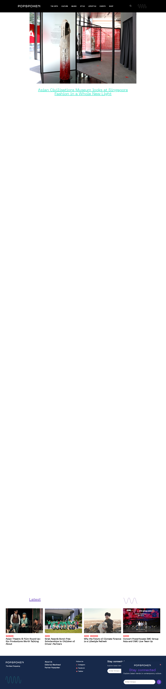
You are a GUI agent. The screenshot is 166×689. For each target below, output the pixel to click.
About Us (48, 662)
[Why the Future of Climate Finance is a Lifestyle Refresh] (102, 620)
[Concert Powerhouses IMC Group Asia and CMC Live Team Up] (141, 620)
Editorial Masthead (53, 665)
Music (74, 6)
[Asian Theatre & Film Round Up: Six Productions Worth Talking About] (24, 620)
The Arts (54, 6)
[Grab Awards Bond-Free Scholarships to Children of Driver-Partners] (63, 620)
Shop (111, 6)
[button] (130, 6)
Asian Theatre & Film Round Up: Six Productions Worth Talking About (23, 641)
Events (103, 6)
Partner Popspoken (52, 668)
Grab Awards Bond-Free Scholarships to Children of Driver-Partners (60, 641)
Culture (64, 6)
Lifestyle (92, 6)
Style (82, 6)
